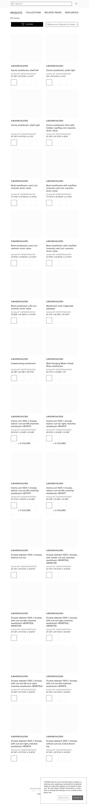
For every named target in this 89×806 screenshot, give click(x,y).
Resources (71, 12)
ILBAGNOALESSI (19, 66)
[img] (14, 82)
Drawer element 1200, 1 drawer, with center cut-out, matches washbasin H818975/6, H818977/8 (61, 559)
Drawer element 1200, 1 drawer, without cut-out (26, 556)
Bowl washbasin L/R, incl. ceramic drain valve (24, 307)
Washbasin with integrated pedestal (59, 307)
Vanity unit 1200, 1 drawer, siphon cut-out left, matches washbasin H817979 (25, 491)
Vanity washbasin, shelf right (60, 70)
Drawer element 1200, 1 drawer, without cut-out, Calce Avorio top (61, 744)
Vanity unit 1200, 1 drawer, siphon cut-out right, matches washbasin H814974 (60, 424)
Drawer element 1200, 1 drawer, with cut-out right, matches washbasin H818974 (26, 744)
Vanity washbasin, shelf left (24, 70)
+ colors (24, 443)
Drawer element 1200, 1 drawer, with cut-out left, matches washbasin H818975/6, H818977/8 (26, 621)
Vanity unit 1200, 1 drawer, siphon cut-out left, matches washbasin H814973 (25, 424)
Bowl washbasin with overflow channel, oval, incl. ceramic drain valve (61, 188)
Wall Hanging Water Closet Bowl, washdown (59, 364)
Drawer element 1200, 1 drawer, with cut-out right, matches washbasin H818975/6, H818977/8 (61, 621)
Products (16, 12)
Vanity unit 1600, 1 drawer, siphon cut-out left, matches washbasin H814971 (60, 491)
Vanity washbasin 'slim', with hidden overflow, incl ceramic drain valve (61, 128)
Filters (29, 24)
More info (63, 798)
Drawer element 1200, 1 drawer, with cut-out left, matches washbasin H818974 (61, 683)
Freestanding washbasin (23, 363)
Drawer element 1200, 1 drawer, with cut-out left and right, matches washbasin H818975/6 (26, 683)
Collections (33, 12)
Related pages (53, 12)
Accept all (78, 798)
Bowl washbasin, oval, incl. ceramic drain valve (24, 186)
